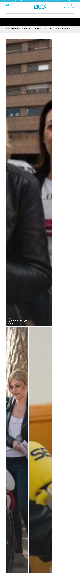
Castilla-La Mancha (13, 12)
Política (65, 12)
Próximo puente (33, 0)
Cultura (33, 12)
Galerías (69, 12)
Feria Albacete (57, 0)
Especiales (60, 12)
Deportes (38, 12)
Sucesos (42, 12)
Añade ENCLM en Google (69, 7)
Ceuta (69, 0)
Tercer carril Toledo (50, 0)
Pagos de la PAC (64, 0)
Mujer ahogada (17, 0)
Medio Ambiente (48, 12)
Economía (24, 12)
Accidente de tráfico (25, 0)
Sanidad (19, 12)
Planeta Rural (55, 12)
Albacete (9, 318)
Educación (29, 12)
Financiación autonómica (41, 0)
